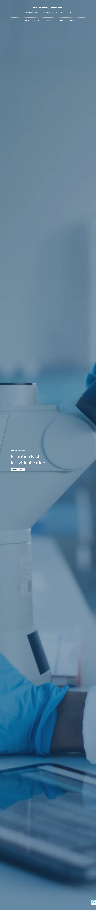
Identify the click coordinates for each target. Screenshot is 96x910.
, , (41, 12)
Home (27, 21)
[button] (18, 469)
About (36, 21)
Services (46, 21)
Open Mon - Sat (46, 14)
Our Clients (59, 21)
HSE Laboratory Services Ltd (48, 7)
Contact (71, 21)
